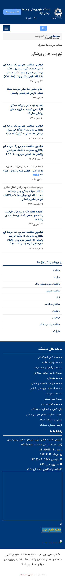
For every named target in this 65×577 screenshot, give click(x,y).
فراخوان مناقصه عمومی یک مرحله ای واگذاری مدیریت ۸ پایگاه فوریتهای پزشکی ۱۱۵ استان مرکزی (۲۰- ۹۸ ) (23, 150)
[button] (12, 12)
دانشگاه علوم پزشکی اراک (47, 284)
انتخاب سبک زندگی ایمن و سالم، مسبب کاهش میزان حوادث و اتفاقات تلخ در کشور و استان (23, 195)
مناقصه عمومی (53, 291)
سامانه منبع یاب (53, 394)
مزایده (57, 277)
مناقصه (56, 270)
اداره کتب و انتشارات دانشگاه (46, 409)
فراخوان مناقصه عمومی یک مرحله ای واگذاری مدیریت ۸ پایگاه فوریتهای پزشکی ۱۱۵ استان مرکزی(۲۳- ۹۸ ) (23, 130)
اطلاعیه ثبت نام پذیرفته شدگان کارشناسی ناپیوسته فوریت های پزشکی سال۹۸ (26, 109)
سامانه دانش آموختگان (50, 357)
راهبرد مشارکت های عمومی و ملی (44, 414)
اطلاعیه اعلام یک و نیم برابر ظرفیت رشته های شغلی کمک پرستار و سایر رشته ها (24, 216)
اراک (58, 297)
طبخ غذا (56, 331)
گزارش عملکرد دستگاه (51, 425)
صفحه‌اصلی (54, 36)
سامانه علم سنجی (53, 399)
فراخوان (56, 318)
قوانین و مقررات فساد (51, 420)
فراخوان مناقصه (52, 304)
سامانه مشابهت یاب (51, 404)
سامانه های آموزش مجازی (48, 373)
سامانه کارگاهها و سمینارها (48, 368)
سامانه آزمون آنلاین (52, 362)
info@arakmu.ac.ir (31, 445)
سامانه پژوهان (54, 378)
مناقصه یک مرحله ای (50, 324)
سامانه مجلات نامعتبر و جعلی (46, 383)
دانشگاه (56, 311)
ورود (53, 18)
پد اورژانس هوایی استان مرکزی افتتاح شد (23, 173)
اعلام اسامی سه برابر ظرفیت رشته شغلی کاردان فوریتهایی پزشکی (25, 91)
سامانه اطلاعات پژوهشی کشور (46, 388)
